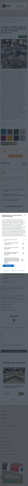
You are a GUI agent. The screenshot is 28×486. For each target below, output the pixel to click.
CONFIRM (8, 265)
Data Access (14, 270)
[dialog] (14, 243)
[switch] (23, 243)
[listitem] (14, 240)
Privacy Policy (22, 270)
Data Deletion (6, 270)
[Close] (25, 215)
